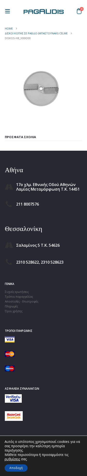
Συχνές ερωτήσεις (17, 292)
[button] (9, 11)
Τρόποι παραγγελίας (19, 296)
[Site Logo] (43, 11)
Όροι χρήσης (13, 311)
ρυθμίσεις (12, 459)
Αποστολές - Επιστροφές (21, 301)
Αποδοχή (16, 468)
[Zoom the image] (13, 397)
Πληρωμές (11, 306)
